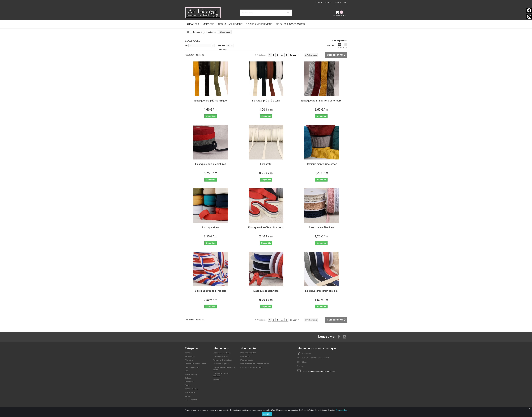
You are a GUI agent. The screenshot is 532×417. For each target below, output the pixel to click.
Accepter (266, 414)
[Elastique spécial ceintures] (210, 142)
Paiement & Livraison (222, 360)
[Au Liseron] (210, 12)
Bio (186, 371)
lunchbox (189, 381)
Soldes (188, 378)
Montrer (221, 45)
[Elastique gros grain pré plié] (321, 269)
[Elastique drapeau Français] (210, 269)
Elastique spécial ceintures (210, 164)
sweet (187, 396)
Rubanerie (190, 356)
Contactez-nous (324, 2)
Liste (345, 47)
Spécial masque (192, 367)
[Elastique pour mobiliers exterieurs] (321, 78)
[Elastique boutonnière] (266, 269)
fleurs (187, 385)
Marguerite (190, 392)
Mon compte (248, 348)
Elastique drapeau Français (210, 290)
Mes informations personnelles (254, 363)
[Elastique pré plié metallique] (210, 78)
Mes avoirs (245, 356)
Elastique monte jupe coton (321, 164)
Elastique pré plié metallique (210, 100)
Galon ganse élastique (321, 227)
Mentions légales (221, 363)
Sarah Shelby (191, 374)
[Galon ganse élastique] (321, 205)
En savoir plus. (341, 410)
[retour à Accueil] (187, 32)
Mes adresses (246, 360)
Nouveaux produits (221, 353)
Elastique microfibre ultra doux (266, 227)
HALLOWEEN (191, 399)
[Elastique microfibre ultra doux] (266, 205)
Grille (340, 47)
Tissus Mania (191, 389)
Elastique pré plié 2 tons (266, 100)
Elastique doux (210, 227)
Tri (186, 45)
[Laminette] (266, 142)
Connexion (340, 2)
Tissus (188, 353)
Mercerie (189, 360)
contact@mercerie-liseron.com (321, 371)
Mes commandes (248, 353)
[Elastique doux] (210, 205)
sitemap (216, 379)
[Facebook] (529, 10)
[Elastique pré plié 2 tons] (266, 78)
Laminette (266, 164)
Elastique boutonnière (266, 290)
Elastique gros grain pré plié (321, 290)
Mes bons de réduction (251, 367)
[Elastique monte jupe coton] (321, 142)
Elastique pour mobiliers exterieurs (321, 100)
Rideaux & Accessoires (195, 363)
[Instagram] (529, 16)
